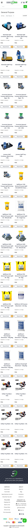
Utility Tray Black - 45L (7, 424)
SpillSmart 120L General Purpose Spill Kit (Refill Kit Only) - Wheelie (21, 186)
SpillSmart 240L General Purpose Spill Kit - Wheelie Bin (21, 245)
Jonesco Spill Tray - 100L (21, 155)
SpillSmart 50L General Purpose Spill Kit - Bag (21, 275)
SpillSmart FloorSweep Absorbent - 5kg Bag (7, 365)
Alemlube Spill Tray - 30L (7, 65)
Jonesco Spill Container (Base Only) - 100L (7, 156)
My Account (7, 489)
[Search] (25, 6)
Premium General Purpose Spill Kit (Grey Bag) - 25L (7, 186)
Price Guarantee (7, 512)
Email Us (22, 510)
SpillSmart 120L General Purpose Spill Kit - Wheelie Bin (7, 216)
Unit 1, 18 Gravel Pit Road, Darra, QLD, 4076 (21, 504)
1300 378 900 (21, 507)
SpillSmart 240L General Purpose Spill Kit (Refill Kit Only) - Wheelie (7, 246)
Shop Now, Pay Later (7, 496)
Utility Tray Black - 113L (21, 394)
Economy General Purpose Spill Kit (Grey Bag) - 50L (7, 96)
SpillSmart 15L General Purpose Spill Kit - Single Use (21, 216)
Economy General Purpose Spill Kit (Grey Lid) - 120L (7, 126)
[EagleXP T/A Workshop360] (11, 2)
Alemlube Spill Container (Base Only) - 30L (7, 36)
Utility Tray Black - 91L (21, 453)
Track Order (7, 491)
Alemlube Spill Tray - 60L (21, 65)
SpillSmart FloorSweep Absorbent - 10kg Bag (7, 335)
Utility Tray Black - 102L (7, 394)
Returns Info (7, 504)
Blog (21, 491)
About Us (21, 489)
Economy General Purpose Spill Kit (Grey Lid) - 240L (21, 126)
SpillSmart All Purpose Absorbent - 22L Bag (21, 305)
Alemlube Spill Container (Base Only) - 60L (21, 36)
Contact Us (21, 496)
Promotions (21, 494)
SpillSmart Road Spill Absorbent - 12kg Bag (21, 364)
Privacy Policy (7, 507)
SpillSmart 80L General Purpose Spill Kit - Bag (7, 305)
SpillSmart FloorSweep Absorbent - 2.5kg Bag (21, 335)
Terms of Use (7, 509)
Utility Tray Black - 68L (7, 453)
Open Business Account (7, 494)
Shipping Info (7, 502)
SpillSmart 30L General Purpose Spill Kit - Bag (7, 275)
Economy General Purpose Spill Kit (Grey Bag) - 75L (21, 96)
